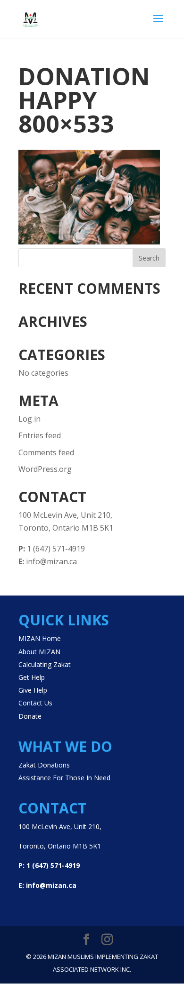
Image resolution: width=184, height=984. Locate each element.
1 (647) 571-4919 (51, 548)
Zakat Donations (44, 764)
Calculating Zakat (44, 664)
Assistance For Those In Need (64, 777)
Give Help (32, 690)
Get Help (31, 677)
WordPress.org (45, 469)
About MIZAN (39, 651)
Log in (29, 419)
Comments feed (46, 452)
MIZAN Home (39, 638)
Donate (30, 716)
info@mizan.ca (47, 561)
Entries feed (39, 435)
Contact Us (35, 702)
